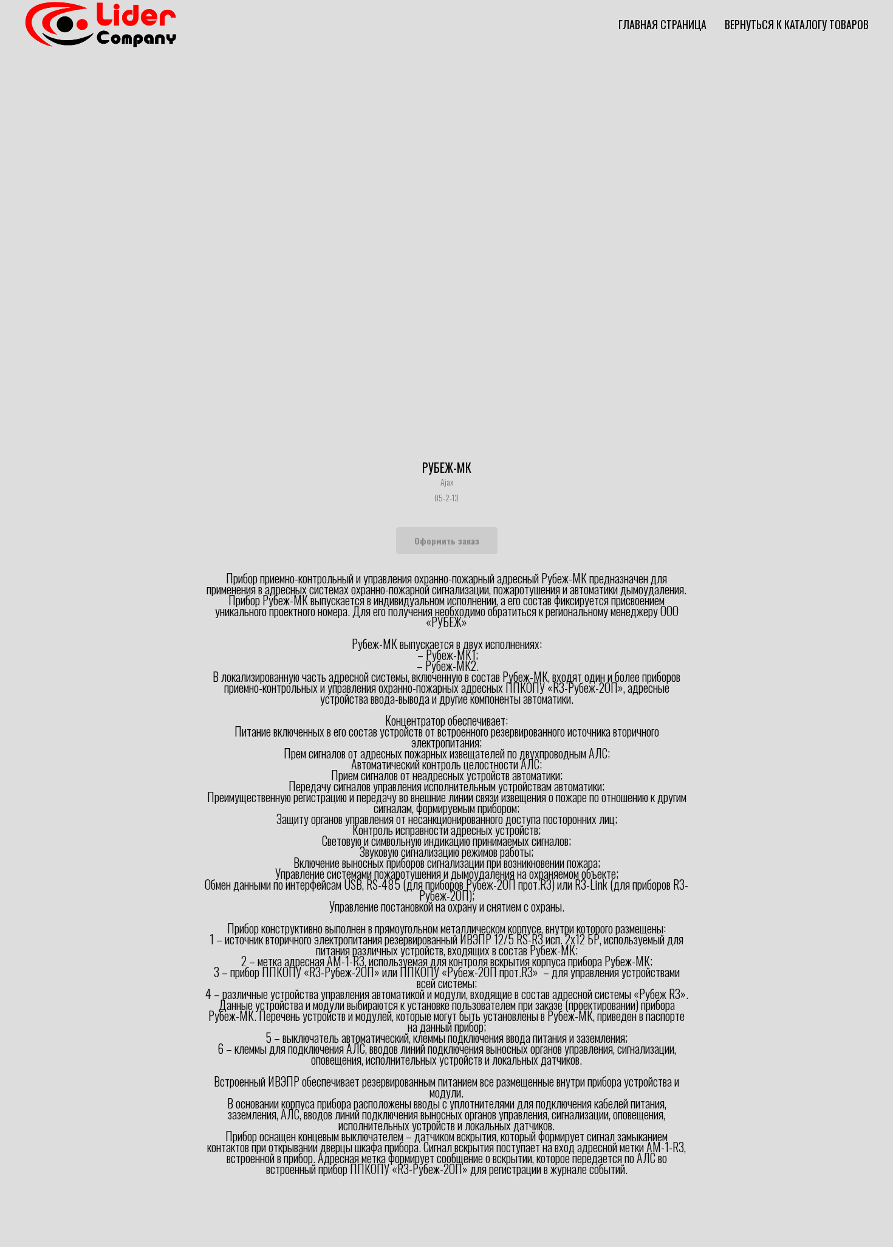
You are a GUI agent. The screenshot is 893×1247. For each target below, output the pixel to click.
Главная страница (662, 24)
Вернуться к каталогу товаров (797, 24)
